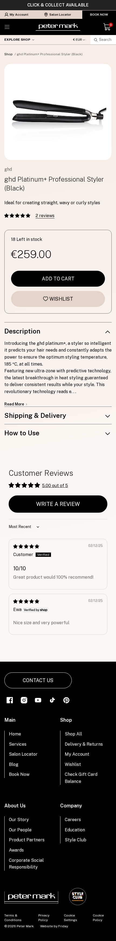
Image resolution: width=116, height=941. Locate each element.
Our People (20, 829)
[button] (17, 215)
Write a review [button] (58, 504)
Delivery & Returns (84, 744)
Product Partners (27, 839)
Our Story (19, 819)
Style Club (75, 839)
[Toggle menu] (7, 27)
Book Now (99, 14)
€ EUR (77, 39)
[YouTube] (38, 699)
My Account (19, 14)
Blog (13, 764)
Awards (16, 850)
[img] (26, 546)
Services (17, 744)
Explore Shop (17, 39)
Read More (14, 404)
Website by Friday (54, 926)
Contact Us (38, 680)
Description (22, 331)
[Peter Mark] (58, 27)
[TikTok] (52, 699)
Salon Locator (60, 14)
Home (15, 734)
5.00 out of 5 (55, 485)
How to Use (21, 433)
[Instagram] (24, 699)
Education (75, 829)
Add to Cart (58, 279)
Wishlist (61, 299)
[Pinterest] (66, 699)
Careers (73, 819)
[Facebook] (9, 699)
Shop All (73, 734)
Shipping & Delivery (35, 415)
